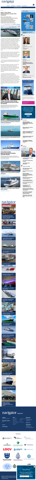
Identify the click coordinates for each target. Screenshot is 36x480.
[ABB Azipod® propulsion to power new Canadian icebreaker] (9, 269)
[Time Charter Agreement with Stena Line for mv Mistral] (9, 245)
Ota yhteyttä (18, 5)
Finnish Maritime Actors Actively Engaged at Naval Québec (7, 227)
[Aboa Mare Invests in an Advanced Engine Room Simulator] (9, 307)
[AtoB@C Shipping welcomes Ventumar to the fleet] (9, 319)
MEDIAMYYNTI (28, 422)
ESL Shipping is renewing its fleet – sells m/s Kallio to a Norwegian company (8, 300)
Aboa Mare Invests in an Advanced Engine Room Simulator (8, 313)
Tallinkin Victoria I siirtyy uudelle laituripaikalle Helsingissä (28, 136)
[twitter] (10, 88)
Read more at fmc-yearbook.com (26, 103)
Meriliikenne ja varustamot (18, 7)
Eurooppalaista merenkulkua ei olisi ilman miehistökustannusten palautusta (28, 63)
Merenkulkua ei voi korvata (27, 77)
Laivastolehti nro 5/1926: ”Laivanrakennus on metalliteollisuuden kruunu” (27, 186)
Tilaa (31, 476)
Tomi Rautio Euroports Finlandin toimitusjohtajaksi (28, 158)
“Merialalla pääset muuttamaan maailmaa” (27, 32)
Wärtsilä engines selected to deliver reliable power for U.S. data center (8, 361)
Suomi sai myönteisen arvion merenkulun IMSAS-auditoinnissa (28, 180)
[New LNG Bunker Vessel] (9, 258)
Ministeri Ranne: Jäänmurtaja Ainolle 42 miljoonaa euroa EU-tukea (27, 196)
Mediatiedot (13, 5)
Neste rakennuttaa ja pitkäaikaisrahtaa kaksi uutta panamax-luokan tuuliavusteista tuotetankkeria (28, 123)
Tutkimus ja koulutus (23, 418)
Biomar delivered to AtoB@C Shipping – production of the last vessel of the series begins (8, 388)
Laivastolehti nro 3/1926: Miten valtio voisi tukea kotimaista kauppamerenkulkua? (27, 192)
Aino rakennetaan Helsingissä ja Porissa (28, 171)
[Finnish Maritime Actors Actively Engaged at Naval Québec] (9, 222)
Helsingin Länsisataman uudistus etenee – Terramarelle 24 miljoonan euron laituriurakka (28, 132)
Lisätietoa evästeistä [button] (5, 478)
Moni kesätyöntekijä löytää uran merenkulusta (28, 183)
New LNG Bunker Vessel (6, 263)
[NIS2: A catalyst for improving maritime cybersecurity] (9, 367)
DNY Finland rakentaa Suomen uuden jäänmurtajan (27, 169)
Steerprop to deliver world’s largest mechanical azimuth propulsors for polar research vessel (8, 336)
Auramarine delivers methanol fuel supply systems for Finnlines (8, 239)
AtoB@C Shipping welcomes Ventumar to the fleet (7, 324)
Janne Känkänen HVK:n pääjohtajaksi (26, 163)
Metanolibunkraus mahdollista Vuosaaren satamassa (27, 178)
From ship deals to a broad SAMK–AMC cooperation (8, 288)
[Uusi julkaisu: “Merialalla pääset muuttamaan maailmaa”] (28, 21)
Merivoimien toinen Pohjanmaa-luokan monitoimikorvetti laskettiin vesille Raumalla (28, 189)
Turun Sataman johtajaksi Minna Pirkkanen (28, 161)
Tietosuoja (3, 424)
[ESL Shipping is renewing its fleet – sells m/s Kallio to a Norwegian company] (9, 294)
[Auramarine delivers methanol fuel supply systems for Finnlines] (9, 233)
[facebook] (4, 88)
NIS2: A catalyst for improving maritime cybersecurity (7, 374)
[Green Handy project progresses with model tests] (9, 342)
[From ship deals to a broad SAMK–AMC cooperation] (9, 281)
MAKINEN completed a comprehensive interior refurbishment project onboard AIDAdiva (7, 404)
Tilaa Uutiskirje (5, 426)
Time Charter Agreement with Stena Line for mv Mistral (8, 251)
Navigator (8, 5)
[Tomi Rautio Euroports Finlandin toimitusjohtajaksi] (28, 152)
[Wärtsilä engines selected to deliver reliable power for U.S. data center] (9, 354)
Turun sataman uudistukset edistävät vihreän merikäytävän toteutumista (28, 141)
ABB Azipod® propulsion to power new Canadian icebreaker (8, 274)
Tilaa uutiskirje (24, 5)
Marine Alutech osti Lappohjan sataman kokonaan (28, 127)
